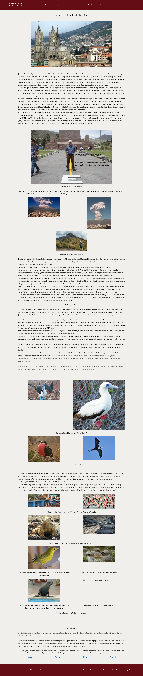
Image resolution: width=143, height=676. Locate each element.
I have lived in (88, 5)
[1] (94, 478)
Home (85, 670)
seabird (58, 474)
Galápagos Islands (27, 482)
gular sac (23, 487)
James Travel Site (15, 4)
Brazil (75, 479)
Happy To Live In (101, 5)
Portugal (113, 657)
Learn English (125, 670)
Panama (58, 657)
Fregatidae (81, 474)
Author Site (114, 670)
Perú (33, 479)
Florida (60, 479)
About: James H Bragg (52, 5)
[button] (70, 5)
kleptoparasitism (70, 490)
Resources (76, 5)
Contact (99, 670)
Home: (40, 5)
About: (91, 670)
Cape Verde (52, 482)
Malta (85, 657)
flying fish (42, 490)
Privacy (106, 670)
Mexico (26, 479)
